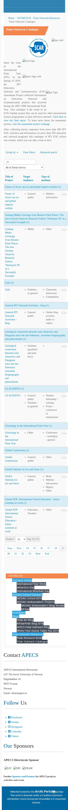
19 (62, 548)
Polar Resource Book (29, 638)
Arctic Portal (44, 791)
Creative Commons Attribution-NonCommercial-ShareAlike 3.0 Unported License (36, 799)
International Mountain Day (33, 591)
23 (29, 553)
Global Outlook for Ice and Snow (12, 480)
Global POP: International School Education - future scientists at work (11, 520)
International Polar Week (31, 584)
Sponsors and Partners (23, 776)
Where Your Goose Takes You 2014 (38, 630)
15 (34, 548)
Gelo (7, 289)
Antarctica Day (25, 587)
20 (8, 553)
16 (41, 548)
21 (15, 553)
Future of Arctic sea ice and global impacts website (12, 201)
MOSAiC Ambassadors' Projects (35, 602)
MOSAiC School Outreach (27, 594)
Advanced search (48, 152)
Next (38, 553)
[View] (64, 194)
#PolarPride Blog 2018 (30, 623)
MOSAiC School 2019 (29, 598)
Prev (19, 548)
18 (55, 548)
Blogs (15, 616)
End (47, 553)
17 (48, 548)
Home (11, 18)
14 (27, 548)
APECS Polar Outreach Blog (33, 627)
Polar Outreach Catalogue (32, 641)
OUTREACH (24, 18)
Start (9, 548)
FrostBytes (18, 612)
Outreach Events (22, 580)
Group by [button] (11, 152)
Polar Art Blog (25, 620)
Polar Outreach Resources (46, 18)
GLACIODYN (12, 395)
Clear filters (29, 152)
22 (22, 553)
